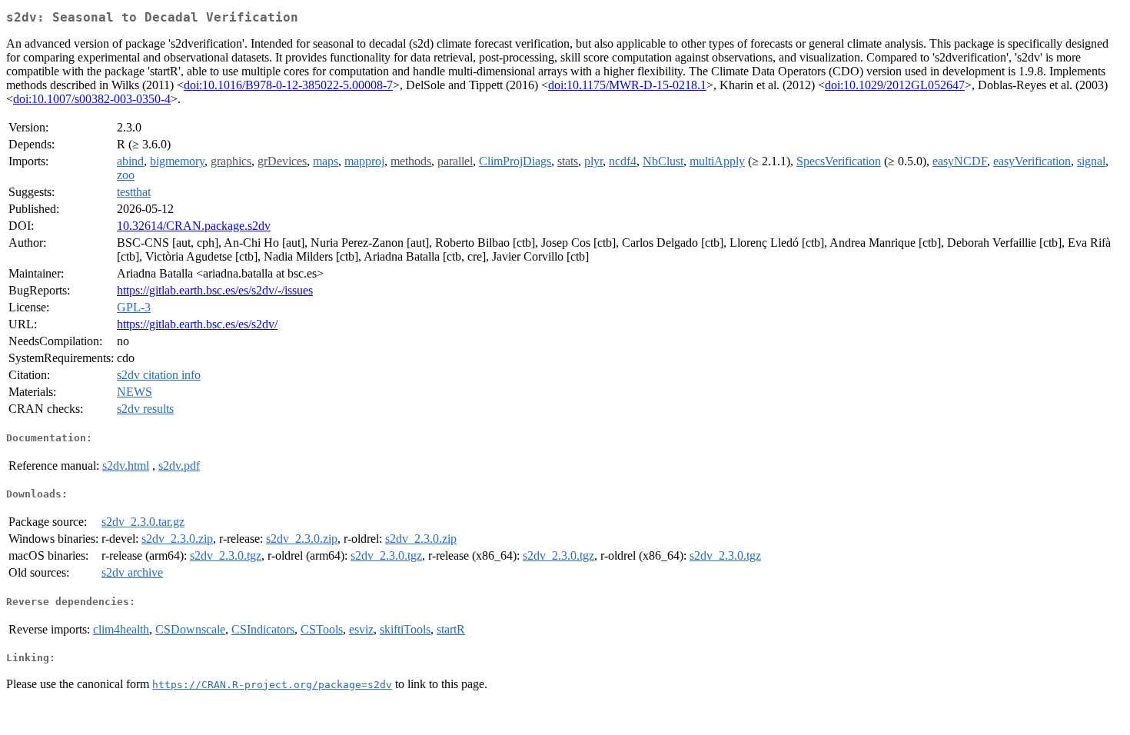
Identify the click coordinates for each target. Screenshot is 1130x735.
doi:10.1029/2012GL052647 (895, 84)
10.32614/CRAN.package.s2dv (194, 225)
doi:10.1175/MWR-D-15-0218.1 (627, 84)
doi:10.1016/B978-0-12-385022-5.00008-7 (288, 84)
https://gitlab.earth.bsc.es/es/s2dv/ (197, 324)
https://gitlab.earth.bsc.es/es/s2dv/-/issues (215, 290)
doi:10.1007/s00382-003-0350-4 (92, 98)
